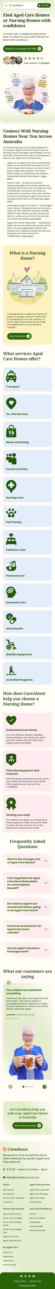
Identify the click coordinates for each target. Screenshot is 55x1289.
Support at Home (10, 1236)
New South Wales (37, 1218)
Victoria (33, 1214)
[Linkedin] (25, 1275)
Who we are (8, 1190)
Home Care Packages (12, 1218)
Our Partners (8, 1194)
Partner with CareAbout (13, 1198)
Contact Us (8, 1202)
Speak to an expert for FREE (20, 48)
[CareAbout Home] (27, 1149)
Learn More (35, 218)
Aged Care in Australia (39, 1190)
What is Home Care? (12, 1214)
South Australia (36, 1226)
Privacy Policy (20, 1281)
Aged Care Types (37, 1198)
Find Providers (36, 1202)
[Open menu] (6, 5)
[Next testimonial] (44, 1087)
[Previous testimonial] (10, 1087)
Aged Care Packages (39, 1194)
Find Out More (17, 336)
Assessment (8, 1260)
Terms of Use (35, 1281)
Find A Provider (9, 1265)
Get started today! (25, 1125)
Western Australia (37, 1230)
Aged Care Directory (12, 1240)
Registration (8, 1256)
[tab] (23, 1087)
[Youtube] (34, 1275)
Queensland (35, 1222)
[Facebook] (21, 1275)
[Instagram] (30, 1275)
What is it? (7, 1252)
